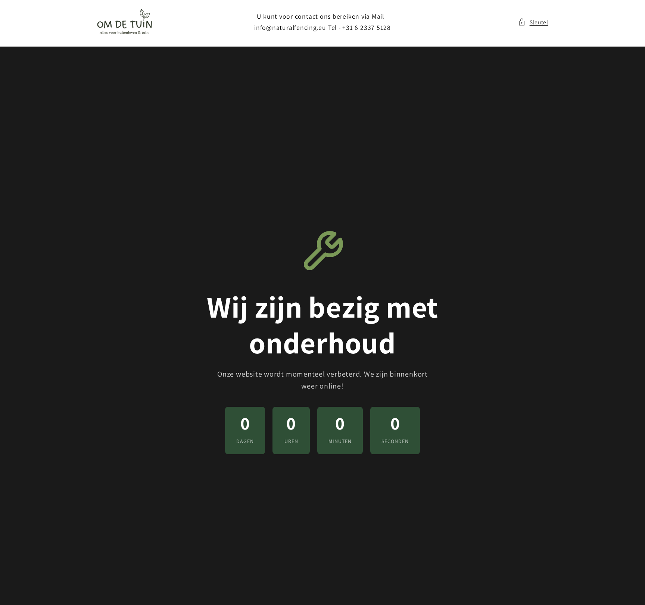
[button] (533, 22)
